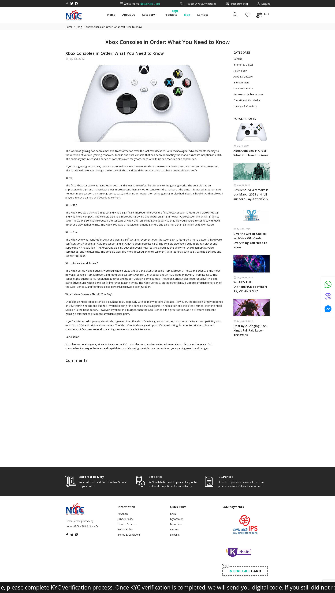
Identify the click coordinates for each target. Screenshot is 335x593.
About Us (128, 15)
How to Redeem (127, 524)
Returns (174, 529)
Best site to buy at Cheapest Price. (141, 4)
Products (171, 14)
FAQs (173, 513)
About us (123, 513)
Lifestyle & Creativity (245, 106)
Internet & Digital (243, 64)
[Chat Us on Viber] (328, 296)
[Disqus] (144, 412)
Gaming (237, 58)
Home (111, 15)
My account (176, 519)
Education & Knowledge (246, 100)
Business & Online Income (248, 94)
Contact (202, 15)
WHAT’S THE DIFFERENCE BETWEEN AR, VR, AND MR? (250, 286)
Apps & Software (243, 76)
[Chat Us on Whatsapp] (328, 284)
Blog (187, 15)
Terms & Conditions (129, 534)
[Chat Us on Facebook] (328, 309)
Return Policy (125, 529)
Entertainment (241, 82)
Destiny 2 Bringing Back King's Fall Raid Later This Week (250, 330)
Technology (240, 70)
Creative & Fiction (243, 88)
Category (148, 15)
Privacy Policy (125, 519)
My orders (176, 524)
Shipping (175, 534)
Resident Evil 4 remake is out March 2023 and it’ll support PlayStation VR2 (250, 194)
